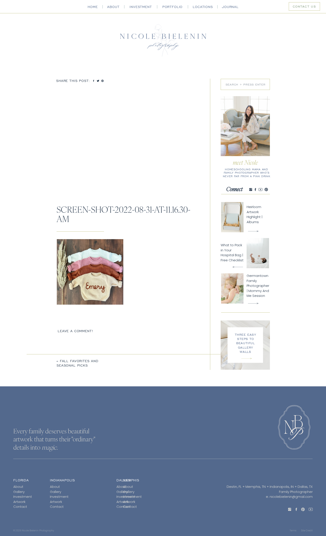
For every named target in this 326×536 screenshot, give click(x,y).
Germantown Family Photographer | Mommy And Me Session (258, 285)
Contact (20, 506)
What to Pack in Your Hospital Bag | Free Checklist (232, 252)
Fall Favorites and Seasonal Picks (77, 363)
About (18, 486)
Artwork (19, 501)
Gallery (19, 491)
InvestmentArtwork (132, 499)
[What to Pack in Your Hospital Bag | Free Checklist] (237, 267)
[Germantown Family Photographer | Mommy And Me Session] (253, 303)
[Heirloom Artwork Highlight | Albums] (253, 231)
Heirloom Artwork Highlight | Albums (254, 214)
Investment (22, 496)
